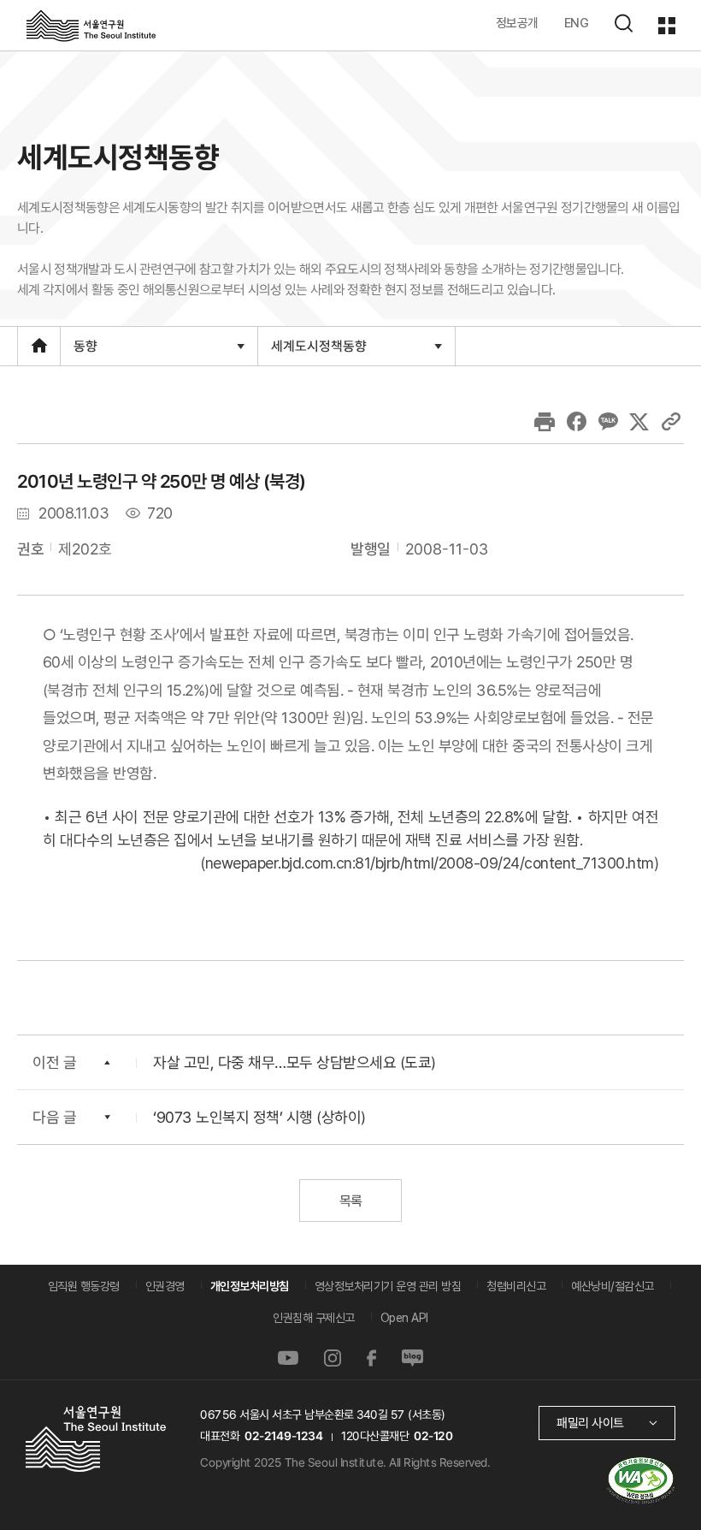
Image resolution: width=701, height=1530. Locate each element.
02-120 (433, 1436)
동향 (85, 351)
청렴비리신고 (515, 1286)
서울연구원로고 (91, 25)
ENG (576, 22)
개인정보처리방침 (249, 1286)
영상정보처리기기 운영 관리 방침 (388, 1286)
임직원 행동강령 (84, 1286)
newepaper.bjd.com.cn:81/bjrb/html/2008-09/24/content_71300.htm (429, 863)
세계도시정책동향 (318, 351)
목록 (350, 1201)
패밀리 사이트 (590, 1422)
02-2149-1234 (283, 1436)
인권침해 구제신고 (314, 1318)
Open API (404, 1318)
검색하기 (623, 23)
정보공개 (517, 22)
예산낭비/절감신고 (612, 1286)
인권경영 (165, 1286)
